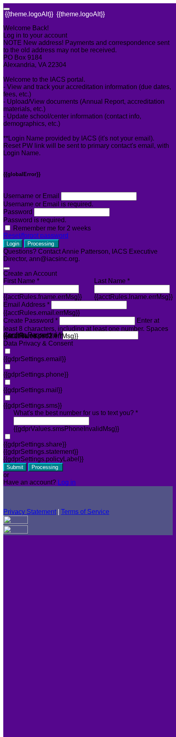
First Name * (21, 280)
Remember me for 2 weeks (52, 228)
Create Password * (30, 320)
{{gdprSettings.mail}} (32, 389)
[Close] (6, 268)
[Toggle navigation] (6, 9)
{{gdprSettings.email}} (34, 358)
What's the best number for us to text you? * (76, 412)
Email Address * (26, 304)
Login (13, 244)
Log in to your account (35, 35)
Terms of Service (85, 511)
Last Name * (112, 280)
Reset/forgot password (35, 235)
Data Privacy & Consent (38, 343)
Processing (41, 244)
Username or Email (31, 195)
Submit (15, 467)
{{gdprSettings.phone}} (35, 374)
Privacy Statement (29, 511)
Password (17, 211)
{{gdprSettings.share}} (34, 444)
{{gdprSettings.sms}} (32, 405)
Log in (67, 482)
